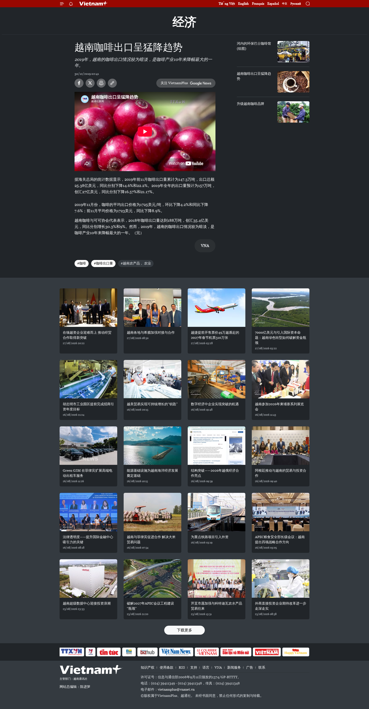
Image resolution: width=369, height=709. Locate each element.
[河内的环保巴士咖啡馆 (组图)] (293, 51)
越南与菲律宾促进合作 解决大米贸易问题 (151, 539)
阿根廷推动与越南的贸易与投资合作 (280, 473)
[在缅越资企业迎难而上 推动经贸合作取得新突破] (88, 307)
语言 (205, 667)
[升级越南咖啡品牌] (293, 112)
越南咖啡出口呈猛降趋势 (254, 76)
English (243, 3)
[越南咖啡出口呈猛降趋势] (293, 81)
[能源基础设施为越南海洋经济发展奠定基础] (152, 445)
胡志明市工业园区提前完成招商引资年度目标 (88, 406)
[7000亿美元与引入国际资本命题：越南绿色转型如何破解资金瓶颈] (280, 307)
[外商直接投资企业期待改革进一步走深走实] (280, 578)
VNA (218, 667)
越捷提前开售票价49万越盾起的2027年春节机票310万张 (215, 335)
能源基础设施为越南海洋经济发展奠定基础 (152, 473)
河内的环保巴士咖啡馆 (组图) (254, 46)
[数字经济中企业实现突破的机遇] (216, 379)
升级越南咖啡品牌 (250, 104)
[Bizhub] (147, 651)
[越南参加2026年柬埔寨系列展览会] (280, 379)
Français (258, 3)
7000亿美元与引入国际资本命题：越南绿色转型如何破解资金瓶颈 (280, 337)
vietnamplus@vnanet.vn (176, 689)
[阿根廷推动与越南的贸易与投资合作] (280, 445)
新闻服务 (234, 667)
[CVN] (207, 651)
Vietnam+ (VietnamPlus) (94, 3)
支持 (193, 667)
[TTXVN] (71, 651)
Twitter (90, 83)
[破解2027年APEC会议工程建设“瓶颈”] (152, 578)
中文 (284, 3)
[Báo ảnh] (267, 651)
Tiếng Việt (227, 3)
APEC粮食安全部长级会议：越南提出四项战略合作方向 (280, 539)
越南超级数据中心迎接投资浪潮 (87, 603)
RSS (182, 667)
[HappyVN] (295, 651)
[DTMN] (235, 651)
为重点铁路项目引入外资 (209, 537)
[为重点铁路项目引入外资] (216, 512)
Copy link (112, 83)
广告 (249, 667)
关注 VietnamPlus (174, 83)
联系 (261, 667)
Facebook (79, 83)
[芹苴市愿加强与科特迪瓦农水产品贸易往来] (216, 578)
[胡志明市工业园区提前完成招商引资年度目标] (88, 379)
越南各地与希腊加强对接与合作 (151, 332)
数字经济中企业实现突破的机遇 (215, 404)
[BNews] (129, 651)
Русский (295, 3)
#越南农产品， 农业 (136, 263)
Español (273, 3)
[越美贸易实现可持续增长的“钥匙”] (152, 379)
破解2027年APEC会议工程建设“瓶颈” (150, 606)
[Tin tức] (109, 651)
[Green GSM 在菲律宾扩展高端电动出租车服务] (88, 445)
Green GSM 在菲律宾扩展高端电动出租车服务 (87, 473)
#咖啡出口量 (103, 263)
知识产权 (147, 667)
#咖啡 (81, 263)
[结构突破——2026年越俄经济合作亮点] (216, 445)
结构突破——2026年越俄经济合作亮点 (215, 473)
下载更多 (184, 630)
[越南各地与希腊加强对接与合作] (152, 307)
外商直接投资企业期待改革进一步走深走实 (280, 606)
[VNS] (176, 651)
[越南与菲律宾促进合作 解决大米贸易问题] (152, 512)
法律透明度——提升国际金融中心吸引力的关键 (88, 539)
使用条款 (166, 667)
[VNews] (91, 651)
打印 (101, 83)
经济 (184, 22)
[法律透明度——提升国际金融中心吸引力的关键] (88, 512)
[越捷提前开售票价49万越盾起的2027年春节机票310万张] (216, 307)
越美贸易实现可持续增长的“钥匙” (152, 404)
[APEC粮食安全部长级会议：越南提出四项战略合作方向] (280, 512)
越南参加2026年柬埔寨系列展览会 (279, 406)
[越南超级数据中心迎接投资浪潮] (88, 578)
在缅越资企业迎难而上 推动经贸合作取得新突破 (87, 335)
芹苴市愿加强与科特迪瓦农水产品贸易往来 (216, 606)
